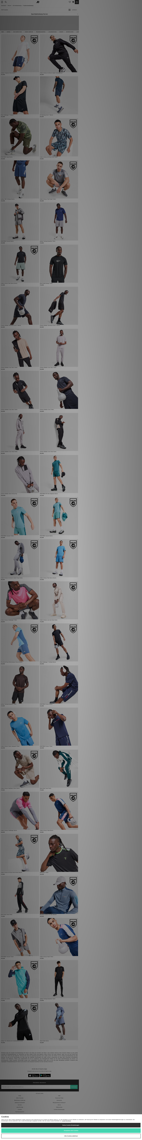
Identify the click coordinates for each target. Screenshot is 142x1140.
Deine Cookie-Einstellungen (70, 1125)
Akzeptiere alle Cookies (71, 1130)
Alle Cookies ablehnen (71, 1136)
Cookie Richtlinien (66, 1120)
